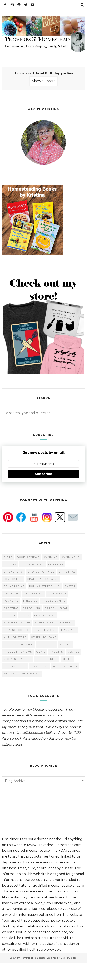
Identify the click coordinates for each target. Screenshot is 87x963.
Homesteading (45, 630)
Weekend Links (65, 666)
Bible (8, 557)
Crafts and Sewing (43, 579)
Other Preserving (18, 644)
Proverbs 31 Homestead (33, 957)
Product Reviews (18, 651)
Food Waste (57, 593)
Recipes (73, 651)
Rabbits (56, 651)
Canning (51, 557)
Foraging (11, 600)
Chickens (55, 564)
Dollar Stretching (44, 586)
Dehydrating (14, 586)
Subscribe (43, 474)
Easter (70, 586)
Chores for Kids (41, 571)
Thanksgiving (15, 666)
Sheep (67, 659)
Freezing (11, 608)
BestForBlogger (68, 957)
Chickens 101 (13, 571)
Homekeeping (45, 615)
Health (9, 615)
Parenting (46, 644)
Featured (11, 593)
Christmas (67, 571)
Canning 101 (71, 557)
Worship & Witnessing (22, 673)
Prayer (65, 644)
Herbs (25, 615)
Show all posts (43, 81)
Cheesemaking (32, 564)
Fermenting (33, 593)
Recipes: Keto (47, 659)
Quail (40, 651)
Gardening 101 (56, 608)
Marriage (68, 630)
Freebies (30, 600)
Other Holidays (43, 637)
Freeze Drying (54, 600)
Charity (10, 564)
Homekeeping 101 (17, 622)
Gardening (31, 608)
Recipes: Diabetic (18, 659)
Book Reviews (28, 557)
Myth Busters (15, 637)
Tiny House (40, 666)
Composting (13, 579)
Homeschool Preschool (54, 622)
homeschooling (16, 630)
